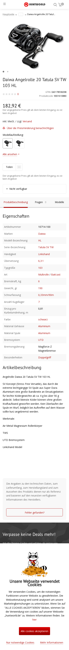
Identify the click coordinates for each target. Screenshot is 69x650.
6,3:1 (41, 261)
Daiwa (41, 233)
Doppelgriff (44, 357)
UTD (41, 340)
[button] (3, 71)
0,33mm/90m (46, 295)
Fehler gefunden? (34, 512)
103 (40, 267)
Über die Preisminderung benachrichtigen (30, 128)
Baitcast (56, 274)
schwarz (43, 319)
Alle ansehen (10, 154)
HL (39, 240)
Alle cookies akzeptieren (34, 631)
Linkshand (44, 254)
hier (34, 619)
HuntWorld (34, 4)
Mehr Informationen (51, 642)
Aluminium (44, 326)
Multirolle (43, 274)
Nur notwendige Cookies (20, 642)
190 (40, 288)
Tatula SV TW (46, 247)
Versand (27, 121)
